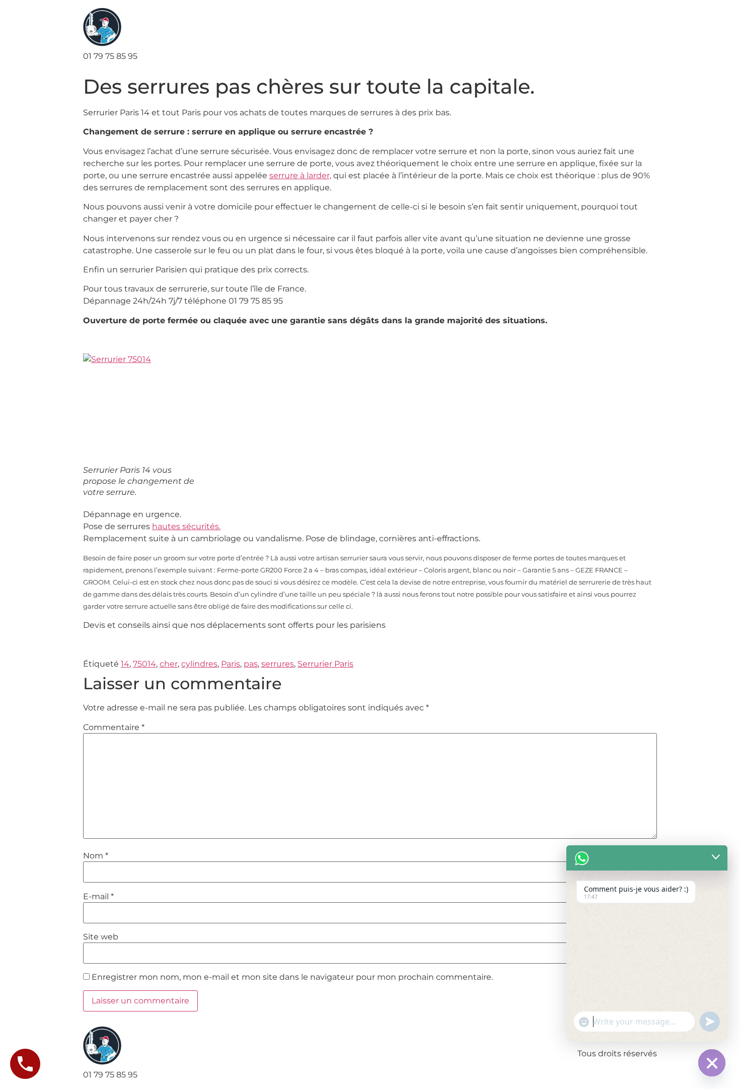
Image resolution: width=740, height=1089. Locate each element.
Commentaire (113, 727)
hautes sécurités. (186, 526)
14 (125, 664)
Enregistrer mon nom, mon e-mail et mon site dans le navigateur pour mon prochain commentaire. (292, 977)
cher (169, 664)
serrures (277, 664)
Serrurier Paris (325, 664)
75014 (144, 664)
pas (251, 664)
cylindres (199, 664)
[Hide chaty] (711, 1062)
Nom (95, 856)
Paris (230, 664)
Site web (100, 937)
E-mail (98, 897)
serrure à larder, (300, 175)
